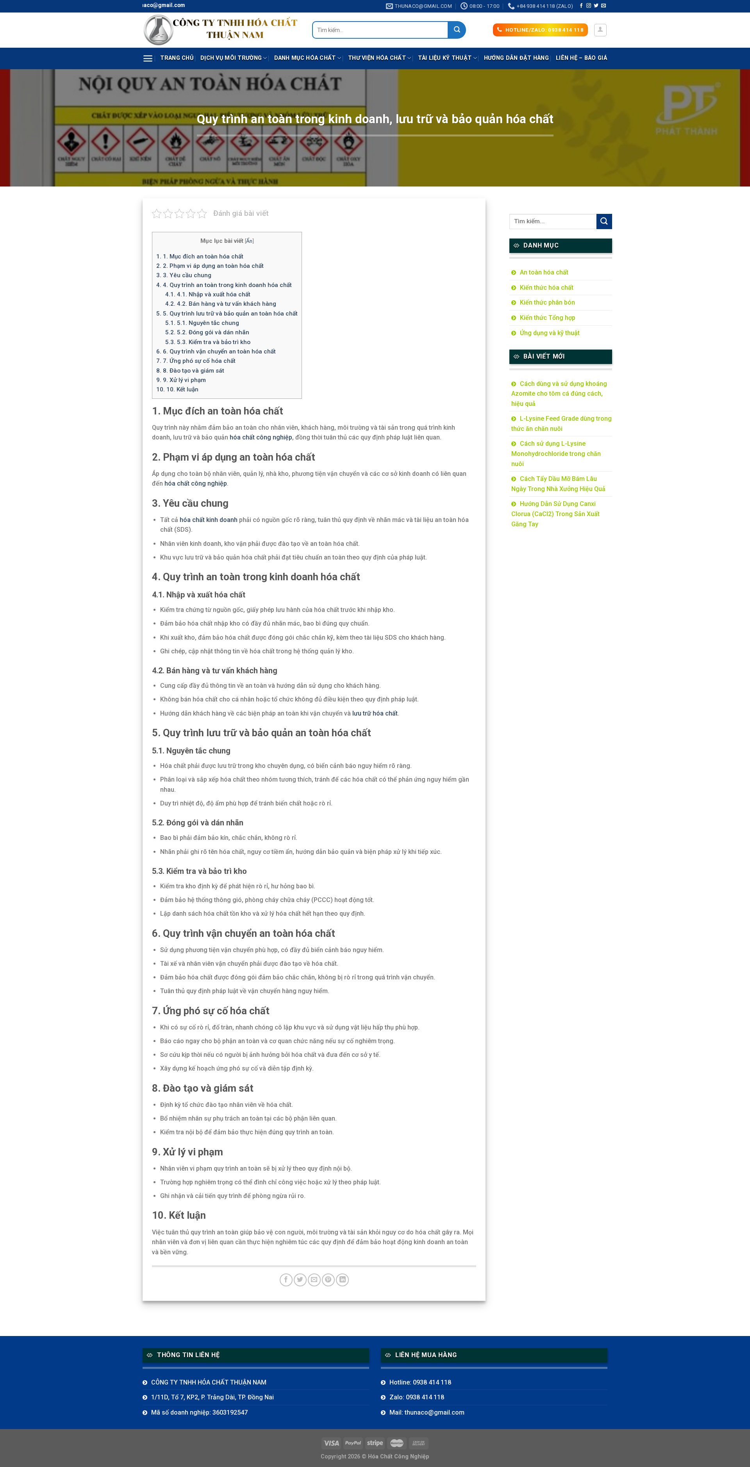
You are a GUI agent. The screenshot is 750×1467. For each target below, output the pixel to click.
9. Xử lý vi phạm (181, 380)
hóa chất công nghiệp (261, 437)
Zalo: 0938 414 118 (416, 1397)
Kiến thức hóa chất (546, 287)
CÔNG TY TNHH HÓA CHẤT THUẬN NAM (208, 1382)
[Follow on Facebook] (581, 6)
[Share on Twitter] (300, 1279)
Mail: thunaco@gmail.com (426, 1412)
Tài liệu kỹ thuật (444, 58)
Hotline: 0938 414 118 (420, 1382)
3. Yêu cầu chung (183, 275)
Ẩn (249, 241)
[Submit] (457, 30)
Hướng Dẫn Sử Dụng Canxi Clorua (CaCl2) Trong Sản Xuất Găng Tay (555, 513)
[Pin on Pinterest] (328, 1279)
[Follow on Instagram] (588, 6)
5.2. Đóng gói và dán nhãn (207, 332)
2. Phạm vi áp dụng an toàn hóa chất (210, 265)
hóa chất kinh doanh (209, 520)
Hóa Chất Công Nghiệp (398, 1456)
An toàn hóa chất (544, 272)
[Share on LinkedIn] (342, 1279)
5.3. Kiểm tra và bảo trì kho (207, 342)
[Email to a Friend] (314, 1279)
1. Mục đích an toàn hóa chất (199, 256)
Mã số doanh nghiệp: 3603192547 (199, 1412)
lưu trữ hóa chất (375, 713)
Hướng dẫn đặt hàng (516, 58)
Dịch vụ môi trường (231, 58)
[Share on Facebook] (286, 1279)
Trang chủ (176, 58)
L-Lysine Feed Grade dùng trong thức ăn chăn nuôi (561, 423)
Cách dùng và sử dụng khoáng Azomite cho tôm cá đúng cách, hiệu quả (559, 393)
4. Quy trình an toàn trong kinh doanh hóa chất (224, 285)
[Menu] (148, 58)
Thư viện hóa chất (377, 58)
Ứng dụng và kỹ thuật (550, 333)
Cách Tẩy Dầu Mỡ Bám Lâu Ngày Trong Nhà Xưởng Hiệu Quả (558, 484)
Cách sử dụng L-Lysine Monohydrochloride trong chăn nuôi (556, 453)
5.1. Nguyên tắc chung (202, 322)
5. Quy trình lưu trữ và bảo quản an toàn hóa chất (227, 313)
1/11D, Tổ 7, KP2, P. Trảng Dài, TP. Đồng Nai (212, 1397)
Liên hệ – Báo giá (581, 58)
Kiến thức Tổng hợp (547, 317)
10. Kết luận (177, 389)
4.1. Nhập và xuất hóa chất (207, 294)
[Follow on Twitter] (596, 6)
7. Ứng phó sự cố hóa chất (196, 360)
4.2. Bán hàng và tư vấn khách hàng (220, 303)
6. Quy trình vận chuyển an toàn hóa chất (216, 351)
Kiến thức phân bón (547, 302)
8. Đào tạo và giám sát (190, 370)
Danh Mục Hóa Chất (305, 58)
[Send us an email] (603, 6)
